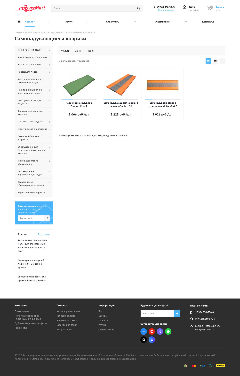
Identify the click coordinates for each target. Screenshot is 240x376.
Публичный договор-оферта (31, 323)
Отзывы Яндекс (107, 329)
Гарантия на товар (67, 324)
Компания (21, 305)
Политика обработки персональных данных (28, 317)
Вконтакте (143, 331)
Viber (160, 331)
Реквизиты (21, 327)
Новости (103, 320)
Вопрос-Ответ (64, 329)
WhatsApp (168, 331)
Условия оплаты (66, 315)
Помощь (62, 305)
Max (152, 339)
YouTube (152, 331)
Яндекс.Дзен (143, 339)
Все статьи (44, 234)
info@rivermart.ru (205, 318)
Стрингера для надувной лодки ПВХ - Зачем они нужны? (31, 264)
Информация (106, 305)
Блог (101, 311)
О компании (22, 311)
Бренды (102, 315)
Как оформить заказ (68, 311)
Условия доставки (67, 320)
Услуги (102, 324)
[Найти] (139, 8)
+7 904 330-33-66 (166, 7)
